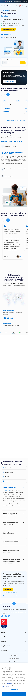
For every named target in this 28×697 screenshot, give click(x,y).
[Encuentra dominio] (23, 62)
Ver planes (8, 589)
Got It (14, 694)
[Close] (26, 665)
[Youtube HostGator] (2, 616)
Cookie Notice (5, 686)
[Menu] (2, 6)
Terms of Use (23, 669)
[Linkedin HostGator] (9, 616)
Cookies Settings (14, 689)
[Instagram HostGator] (6, 616)
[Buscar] (26, 6)
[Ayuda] (16, 6)
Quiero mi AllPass (9, 81)
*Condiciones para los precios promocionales (15, 120)
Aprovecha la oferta (8, 29)
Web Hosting (8, 490)
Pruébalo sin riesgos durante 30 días (10, 141)
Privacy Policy (9, 683)
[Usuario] (22, 6)
